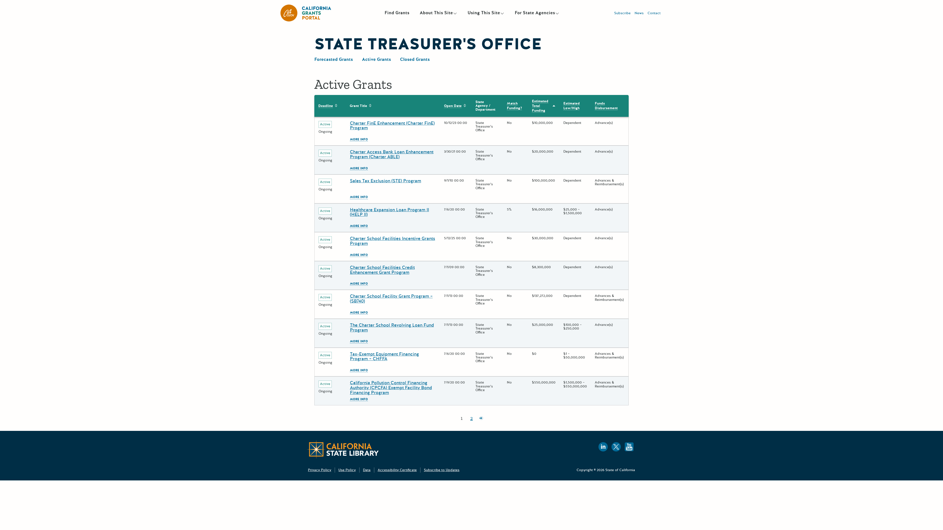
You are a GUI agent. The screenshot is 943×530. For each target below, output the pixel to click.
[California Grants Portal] (306, 13)
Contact (654, 13)
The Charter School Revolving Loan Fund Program (392, 327)
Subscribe (622, 13)
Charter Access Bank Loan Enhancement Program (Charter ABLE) (391, 154)
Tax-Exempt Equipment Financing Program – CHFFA (384, 356)
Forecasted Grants (333, 59)
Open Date (453, 106)
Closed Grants (415, 59)
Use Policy (347, 470)
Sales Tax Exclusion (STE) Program (385, 181)
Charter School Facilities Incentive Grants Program (392, 241)
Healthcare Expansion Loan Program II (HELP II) (389, 212)
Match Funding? (513, 105)
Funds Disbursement (606, 105)
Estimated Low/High (571, 105)
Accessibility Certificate (397, 470)
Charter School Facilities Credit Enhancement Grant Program (382, 270)
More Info (359, 139)
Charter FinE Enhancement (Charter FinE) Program (392, 125)
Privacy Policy (319, 470)
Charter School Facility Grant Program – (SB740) (391, 298)
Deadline (325, 106)
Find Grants (397, 13)
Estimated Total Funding (540, 106)
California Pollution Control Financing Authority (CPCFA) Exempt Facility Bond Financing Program (391, 388)
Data (367, 470)
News (639, 13)
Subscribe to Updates (441, 470)
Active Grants (376, 59)
